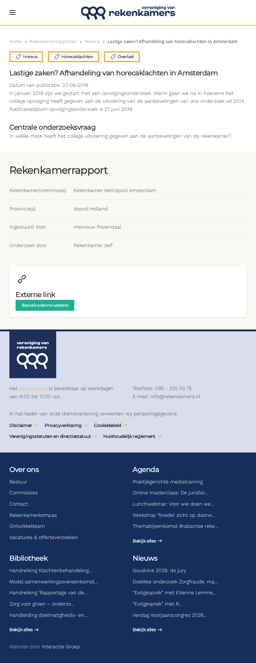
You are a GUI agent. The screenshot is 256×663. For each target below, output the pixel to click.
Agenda (146, 469)
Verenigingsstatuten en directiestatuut (50, 436)
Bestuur (18, 482)
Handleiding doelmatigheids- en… (48, 615)
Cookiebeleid (107, 425)
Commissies (23, 493)
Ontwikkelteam (27, 526)
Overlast (126, 56)
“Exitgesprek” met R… (157, 604)
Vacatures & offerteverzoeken (43, 537)
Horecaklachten (77, 56)
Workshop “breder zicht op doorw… (174, 515)
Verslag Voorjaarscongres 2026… (170, 615)
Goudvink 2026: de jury (159, 570)
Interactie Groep (61, 647)
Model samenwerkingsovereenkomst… (53, 582)
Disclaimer (20, 425)
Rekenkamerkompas (33, 515)
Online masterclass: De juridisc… (171, 493)
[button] (12, 12)
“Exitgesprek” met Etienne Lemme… (174, 593)
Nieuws (145, 558)
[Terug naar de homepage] (128, 12)
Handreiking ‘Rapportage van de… (48, 593)
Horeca (30, 56)
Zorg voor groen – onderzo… (41, 604)
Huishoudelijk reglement (129, 436)
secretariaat (33, 388)
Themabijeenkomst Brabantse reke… (175, 526)
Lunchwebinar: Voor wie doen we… (173, 504)
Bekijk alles (144, 541)
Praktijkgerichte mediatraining (168, 482)
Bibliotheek (28, 558)
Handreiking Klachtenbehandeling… (50, 570)
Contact (18, 504)
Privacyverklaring (63, 425)
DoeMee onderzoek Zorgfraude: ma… (175, 582)
